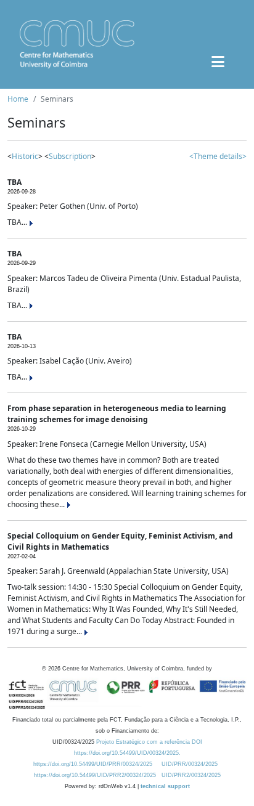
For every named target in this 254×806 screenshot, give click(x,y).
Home (17, 99)
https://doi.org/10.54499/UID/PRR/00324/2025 (92, 764)
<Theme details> (218, 156)
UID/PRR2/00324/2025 (191, 775)
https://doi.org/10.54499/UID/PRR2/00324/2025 (95, 775)
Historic (25, 156)
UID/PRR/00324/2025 (190, 764)
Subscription (70, 156)
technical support (165, 786)
